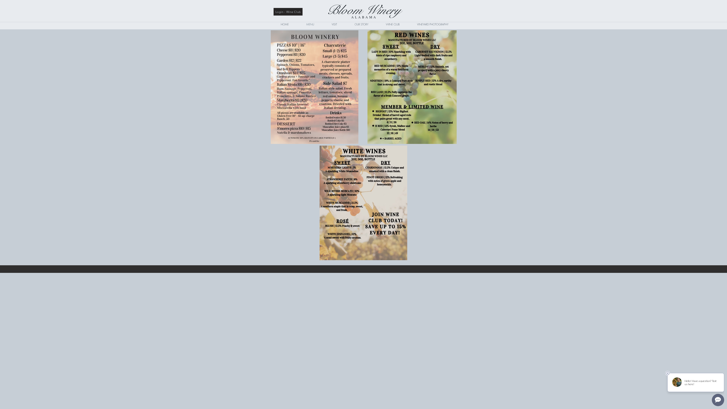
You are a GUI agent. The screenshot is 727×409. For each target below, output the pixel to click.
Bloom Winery (363, 10)
